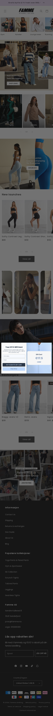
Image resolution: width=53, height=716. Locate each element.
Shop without (14, 369)
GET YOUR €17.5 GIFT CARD (14, 365)
